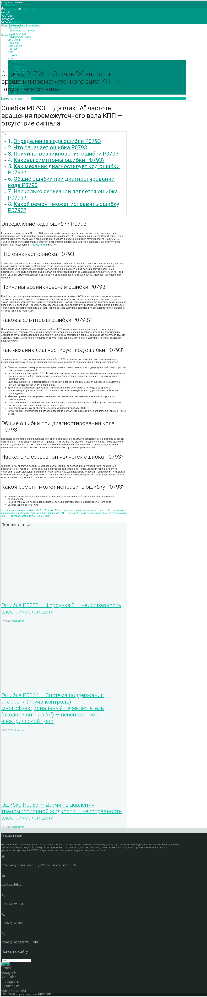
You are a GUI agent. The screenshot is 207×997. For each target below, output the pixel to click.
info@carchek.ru (9, 5)
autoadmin (41, 98)
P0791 (34, 244)
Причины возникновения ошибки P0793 (66, 154)
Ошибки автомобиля (12, 98)
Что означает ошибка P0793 (50, 147)
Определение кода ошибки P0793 (57, 141)
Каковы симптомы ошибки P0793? (59, 160)
